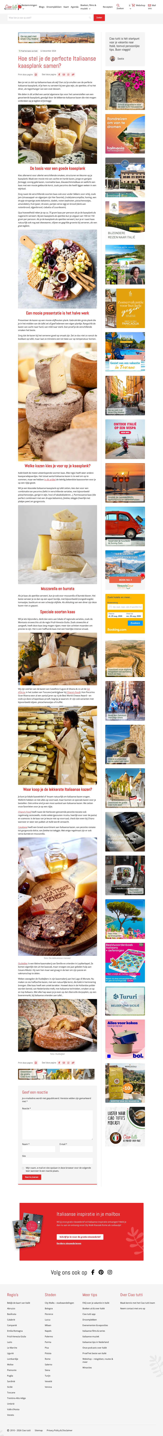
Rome (47, 1359)
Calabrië (11, 1319)
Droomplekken (54, 6)
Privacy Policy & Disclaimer (59, 1430)
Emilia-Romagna (15, 1330)
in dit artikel (50, 479)
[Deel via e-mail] (64, 74)
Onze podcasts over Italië (95, 1347)
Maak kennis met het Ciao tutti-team (137, 1302)
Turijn (47, 1375)
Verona (48, 1387)
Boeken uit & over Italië (94, 1308)
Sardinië (11, 1381)
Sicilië (9, 1387)
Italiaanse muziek (91, 1336)
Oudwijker (23, 963)
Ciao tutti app (89, 1314)
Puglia (10, 1375)
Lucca (47, 1319)
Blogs (41, 6)
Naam (26, 1144)
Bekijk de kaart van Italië (18, 1302)
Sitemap (39, 1430)
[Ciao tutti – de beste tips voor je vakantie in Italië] (13, 6)
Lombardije (12, 1359)
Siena (47, 1370)
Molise (10, 1364)
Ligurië (10, 1353)
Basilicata (11, 1314)
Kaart (66, 6)
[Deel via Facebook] (59, 74)
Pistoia (48, 1353)
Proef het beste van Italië (29, 51)
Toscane (11, 1392)
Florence (49, 1314)
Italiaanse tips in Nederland (96, 1342)
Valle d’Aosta (13, 1409)
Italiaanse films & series (94, 1330)
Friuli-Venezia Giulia (16, 1336)
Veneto (10, 1415)
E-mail (63, 1144)
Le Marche (12, 1347)
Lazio (9, 1342)
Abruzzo (11, 1308)
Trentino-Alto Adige (16, 1398)
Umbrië (10, 1403)
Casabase (22, 827)
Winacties (87, 1367)
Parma (48, 1342)
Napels (48, 1330)
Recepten (108, 6)
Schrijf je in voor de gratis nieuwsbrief (80, 1236)
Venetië (48, 1381)
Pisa (47, 1347)
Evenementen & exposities (95, 1325)
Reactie (26, 1108)
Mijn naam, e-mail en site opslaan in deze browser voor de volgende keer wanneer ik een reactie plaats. (58, 1169)
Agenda (74, 6)
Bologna (49, 1308)
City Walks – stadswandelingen (59, 1302)
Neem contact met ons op (132, 1308)
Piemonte (11, 1370)
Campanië (12, 1325)
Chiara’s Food (73, 692)
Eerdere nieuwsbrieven (69, 1243)
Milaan (48, 1325)
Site (24, 1156)
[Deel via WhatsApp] (68, 74)
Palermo (49, 1336)
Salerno (48, 1364)
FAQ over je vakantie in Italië (96, 1302)
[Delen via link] (73, 74)
